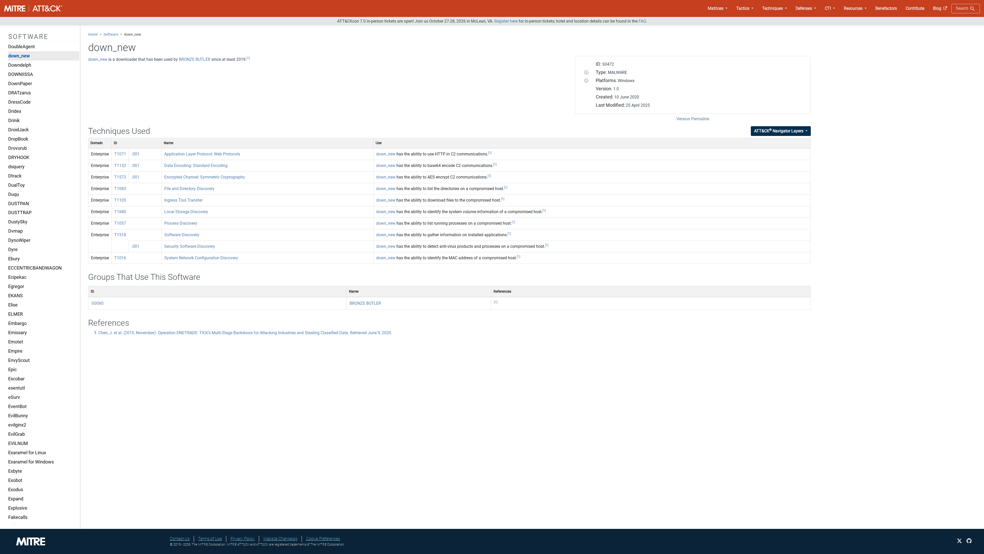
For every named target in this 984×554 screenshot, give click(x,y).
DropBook (18, 139)
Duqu (13, 194)
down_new (19, 55)
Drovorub (17, 148)
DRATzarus (19, 92)
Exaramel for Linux (27, 452)
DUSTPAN (18, 203)
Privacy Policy (242, 538)
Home (93, 34)
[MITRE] (30, 541)
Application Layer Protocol (188, 154)
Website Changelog (280, 538)
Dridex (14, 111)
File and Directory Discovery (189, 188)
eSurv (14, 397)
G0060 (97, 303)
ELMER (15, 314)
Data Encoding (177, 165)
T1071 (120, 154)
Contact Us (180, 538)
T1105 (120, 200)
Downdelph (19, 65)
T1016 (120, 257)
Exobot (15, 480)
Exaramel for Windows (31, 461)
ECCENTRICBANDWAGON (35, 268)
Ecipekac (17, 277)
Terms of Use (210, 538)
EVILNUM (18, 443)
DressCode (19, 102)
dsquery (16, 166)
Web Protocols (227, 154)
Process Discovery (180, 223)
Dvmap (15, 231)
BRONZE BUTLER (194, 59)
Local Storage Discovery (186, 211)
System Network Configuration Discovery (201, 257)
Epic (12, 369)
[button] (717, 8)
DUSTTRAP (20, 212)
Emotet (15, 341)
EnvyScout (19, 360)
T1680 (120, 211)
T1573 (120, 177)
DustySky (17, 221)
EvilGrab (16, 434)
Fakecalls (17, 517)
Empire (15, 351)
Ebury (14, 258)
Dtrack (15, 176)
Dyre (13, 249)
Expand (15, 498)
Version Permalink (692, 118)
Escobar (16, 378)
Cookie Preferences (323, 538)
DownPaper (20, 83)
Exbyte (15, 471)
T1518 (120, 234)
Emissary (17, 332)
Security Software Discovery (189, 246)
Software (111, 34)
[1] (248, 58)
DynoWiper (19, 240)
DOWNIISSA (20, 74)
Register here (506, 21)
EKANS (15, 295)
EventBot (17, 406)
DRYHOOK (18, 157)
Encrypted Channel (181, 177)
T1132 (120, 165)
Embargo (17, 323)
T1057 (120, 223)
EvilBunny (18, 415)
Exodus (15, 489)
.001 (135, 154)
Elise (13, 305)
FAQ (642, 21)
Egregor (16, 286)
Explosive (17, 508)
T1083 (120, 188)
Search (962, 8)
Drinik (14, 120)
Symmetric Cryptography (222, 177)
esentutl (16, 388)
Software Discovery (181, 234)
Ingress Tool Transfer (183, 200)
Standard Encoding (210, 165)
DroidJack (18, 129)
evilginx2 (17, 425)
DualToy (16, 185)
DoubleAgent (21, 46)
